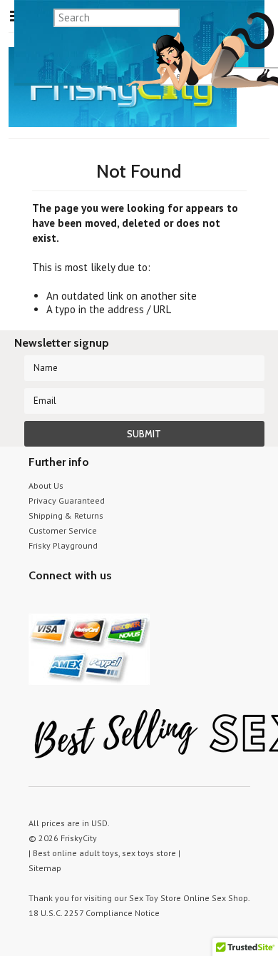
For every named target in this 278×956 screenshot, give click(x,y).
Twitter (37, 602)
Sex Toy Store (155, 898)
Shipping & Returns (66, 515)
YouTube (62, 602)
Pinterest (87, 602)
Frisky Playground (63, 545)
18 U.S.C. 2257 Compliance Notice (94, 912)
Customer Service (63, 530)
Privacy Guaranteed (67, 500)
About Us (46, 485)
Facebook (112, 602)
